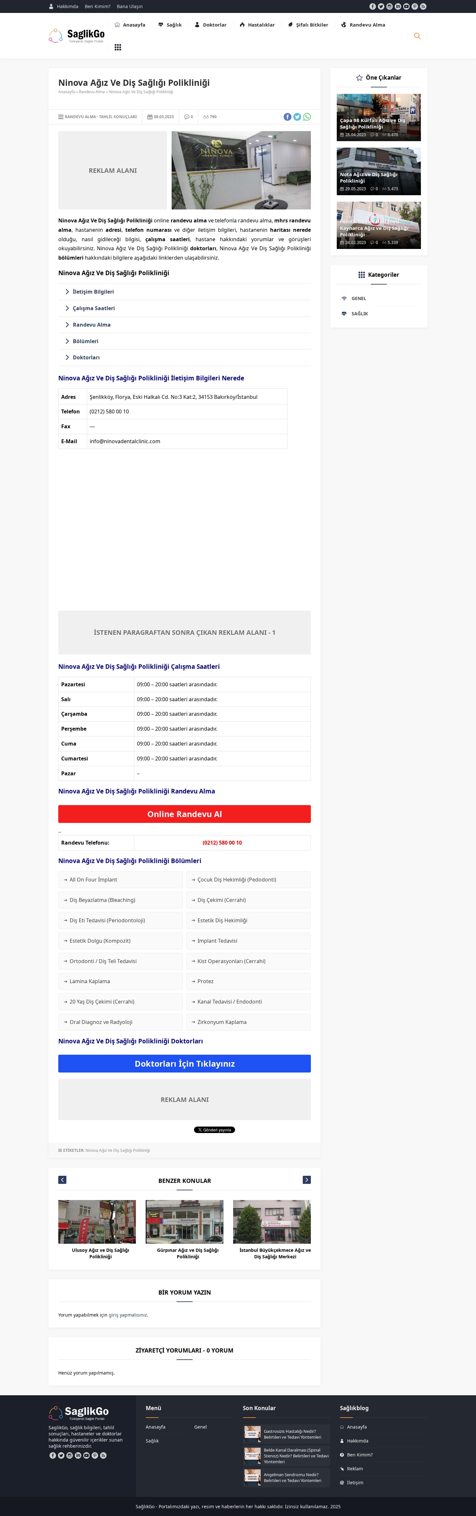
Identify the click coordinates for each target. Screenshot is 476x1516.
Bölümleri (85, 341)
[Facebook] (372, 6)
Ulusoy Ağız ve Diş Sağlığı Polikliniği (100, 1253)
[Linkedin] (398, 6)
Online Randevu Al (184, 813)
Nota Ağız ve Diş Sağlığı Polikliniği (369, 177)
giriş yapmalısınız (128, 1315)
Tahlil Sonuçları (118, 116)
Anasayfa (66, 92)
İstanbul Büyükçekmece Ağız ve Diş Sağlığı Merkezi (275, 1253)
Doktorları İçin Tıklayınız (185, 1063)
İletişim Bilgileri (93, 291)
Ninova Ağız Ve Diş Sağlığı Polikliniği (117, 1150)
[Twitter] (381, 6)
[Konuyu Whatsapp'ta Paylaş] (307, 117)
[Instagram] (389, 6)
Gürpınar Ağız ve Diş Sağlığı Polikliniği (188, 1253)
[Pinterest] (415, 6)
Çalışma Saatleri (94, 308)
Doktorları (86, 357)
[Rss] (423, 6)
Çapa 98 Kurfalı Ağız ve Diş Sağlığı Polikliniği (372, 123)
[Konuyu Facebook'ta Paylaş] (287, 117)
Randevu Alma (92, 92)
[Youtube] (406, 6)
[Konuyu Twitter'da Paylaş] (297, 117)
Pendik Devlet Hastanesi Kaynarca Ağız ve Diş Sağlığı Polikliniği (374, 228)
